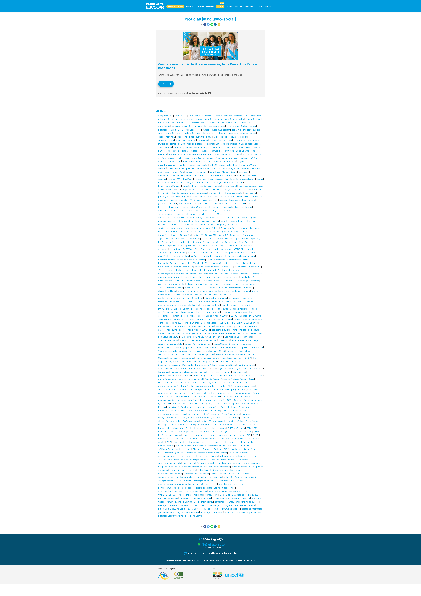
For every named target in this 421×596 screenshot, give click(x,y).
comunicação (245, 305)
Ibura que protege (237, 200)
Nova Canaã (173, 407)
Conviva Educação (203, 119)
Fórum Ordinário (207, 224)
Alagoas (162, 179)
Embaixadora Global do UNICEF (193, 231)
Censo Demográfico (239, 309)
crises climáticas (232, 207)
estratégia (202, 193)
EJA (245, 116)
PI (179, 189)
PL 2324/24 (234, 298)
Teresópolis (257, 274)
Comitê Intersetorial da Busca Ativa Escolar (178, 484)
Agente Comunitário (202, 344)
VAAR (174, 354)
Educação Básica (216, 123)
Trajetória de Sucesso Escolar (196, 161)
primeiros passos (226, 393)
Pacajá (161, 428)
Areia (217, 403)
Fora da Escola (212, 379)
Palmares (254, 281)
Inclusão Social (201, 210)
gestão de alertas (203, 488)
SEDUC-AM (238, 249)
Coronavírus (194, 116)
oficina (178, 347)
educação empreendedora (249, 168)
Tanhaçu (230, 502)
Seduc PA (192, 302)
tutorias (193, 505)
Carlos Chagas (220, 344)
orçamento (163, 200)
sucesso (223, 200)
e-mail (161, 323)
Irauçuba (199, 267)
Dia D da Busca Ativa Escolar (171, 284)
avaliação (186, 375)
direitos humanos (178, 393)
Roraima (218, 477)
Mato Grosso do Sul (245, 354)
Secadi (214, 474)
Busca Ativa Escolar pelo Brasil (224, 252)
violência (218, 256)
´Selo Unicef (196, 207)
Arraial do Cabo (205, 477)
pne (185, 137)
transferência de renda (207, 316)
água (261, 186)
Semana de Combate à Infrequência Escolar (206, 453)
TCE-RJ (221, 351)
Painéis (229, 6)
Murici (192, 319)
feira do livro (164, 354)
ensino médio (217, 175)
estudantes (196, 435)
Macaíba (203, 382)
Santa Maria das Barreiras (247, 439)
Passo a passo (208, 238)
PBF (227, 389)
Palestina (187, 502)
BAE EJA (162, 498)
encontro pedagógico (188, 400)
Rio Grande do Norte (168, 242)
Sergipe (174, 182)
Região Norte (225, 165)
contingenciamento (221, 372)
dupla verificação (232, 368)
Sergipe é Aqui (210, 361)
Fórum (174, 172)
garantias (162, 203)
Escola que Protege (212, 449)
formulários (163, 372)
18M (168, 193)
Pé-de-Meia (195, 428)
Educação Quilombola (235, 512)
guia (237, 238)
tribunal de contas (166, 175)
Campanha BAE (165, 116)
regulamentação (183, 446)
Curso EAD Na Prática (224, 119)
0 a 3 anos (163, 470)
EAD (198, 288)
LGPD (180, 130)
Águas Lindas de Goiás (168, 238)
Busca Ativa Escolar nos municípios (174, 263)
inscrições (245, 274)
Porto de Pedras (209, 463)
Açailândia (222, 435)
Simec (182, 354)
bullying (182, 379)
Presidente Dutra (225, 375)
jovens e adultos (185, 203)
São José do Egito (233, 337)
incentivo (230, 175)
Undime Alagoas (200, 375)
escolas (259, 375)
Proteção (186, 126)
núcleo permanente (208, 302)
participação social (167, 151)
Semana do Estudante (244, 505)
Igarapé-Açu (164, 403)
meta (216, 196)
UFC (229, 400)
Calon (223, 428)
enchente (221, 460)
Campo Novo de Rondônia (250, 347)
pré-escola (233, 133)
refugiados (203, 140)
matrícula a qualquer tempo (200, 154)
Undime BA (185, 235)
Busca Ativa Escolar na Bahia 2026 (174, 509)
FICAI (160, 453)
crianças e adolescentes (169, 417)
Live (183, 154)
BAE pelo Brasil (228, 281)
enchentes (247, 207)
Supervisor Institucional (169, 365)
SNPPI (256, 435)
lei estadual (186, 361)
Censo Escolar (186, 119)
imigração (228, 477)
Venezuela (173, 498)
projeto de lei (249, 302)
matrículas (247, 414)
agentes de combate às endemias (225, 291)
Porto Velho (163, 267)
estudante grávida (220, 330)
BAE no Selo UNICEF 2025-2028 (208, 337)
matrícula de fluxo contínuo (228, 154)
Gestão (252, 126)
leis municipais (219, 245)
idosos (242, 435)
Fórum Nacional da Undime (236, 151)
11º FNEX (252, 456)
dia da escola (206, 186)
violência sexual (165, 347)
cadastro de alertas (186, 477)
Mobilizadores (192, 130)
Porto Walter (238, 340)
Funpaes (243, 316)
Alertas (172, 203)
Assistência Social (229, 228)
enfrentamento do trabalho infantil (174, 277)
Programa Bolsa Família (169, 467)
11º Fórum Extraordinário (169, 449)
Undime (254, 151)
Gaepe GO (223, 235)
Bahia (196, 147)
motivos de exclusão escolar (184, 372)
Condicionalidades (195, 354)
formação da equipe (203, 481)
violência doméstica (216, 260)
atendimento (255, 267)
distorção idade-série (184, 358)
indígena (214, 470)
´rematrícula (243, 446)
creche (161, 442)
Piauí (160, 182)
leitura (171, 333)
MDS (190, 389)
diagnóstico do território (187, 512)
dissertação (219, 400)
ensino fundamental (167, 379)
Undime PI (215, 231)
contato (213, 140)
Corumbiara (224, 361)
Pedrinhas (198, 495)
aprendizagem (187, 182)
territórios (218, 512)
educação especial (247, 186)
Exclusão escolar (255, 154)
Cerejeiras (245, 410)
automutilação (252, 340)
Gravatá (186, 186)
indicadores (186, 456)
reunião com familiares (199, 368)
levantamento (228, 196)
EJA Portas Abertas (233, 449)
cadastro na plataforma (177, 323)
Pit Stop (197, 361)
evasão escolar (202, 175)
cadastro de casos (166, 477)
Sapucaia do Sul (165, 368)
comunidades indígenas (231, 470)
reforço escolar (231, 263)
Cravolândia (214, 396)
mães (170, 168)
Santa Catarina (220, 421)
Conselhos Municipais (206, 168)
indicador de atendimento (206, 456)
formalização (195, 351)
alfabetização (202, 182)
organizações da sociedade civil (248, 140)
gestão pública (256, 467)
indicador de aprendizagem (232, 456)
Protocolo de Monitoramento (246, 463)
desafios (219, 179)
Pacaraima (203, 252)
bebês (161, 435)
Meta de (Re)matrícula (229, 333)
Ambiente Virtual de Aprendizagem (224, 288)
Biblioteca (190, 6)
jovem (217, 410)
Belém (195, 186)
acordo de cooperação (182, 267)
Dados (257, 147)
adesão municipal (225, 238)
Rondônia (197, 242)
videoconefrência (166, 137)
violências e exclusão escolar (203, 340)
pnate (209, 137)
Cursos (220, 6)
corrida (250, 203)
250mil (161, 193)
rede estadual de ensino (212, 439)
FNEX (231, 453)
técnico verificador (203, 410)
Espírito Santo (231, 179)
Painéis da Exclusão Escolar (233, 379)
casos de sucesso (210, 221)
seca (213, 460)
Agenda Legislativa (167, 305)
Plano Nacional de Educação (183, 382)
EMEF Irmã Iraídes (236, 428)
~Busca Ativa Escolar (198, 165)
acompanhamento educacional (208, 389)
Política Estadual (166, 446)
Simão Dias (225, 495)
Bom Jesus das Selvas (168, 337)
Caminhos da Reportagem (242, 235)
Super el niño (228, 488)
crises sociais (212, 217)
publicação (221, 133)
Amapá (253, 284)
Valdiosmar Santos (250, 403)
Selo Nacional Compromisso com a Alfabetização (181, 217)
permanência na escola (202, 309)
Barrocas (248, 337)
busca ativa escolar (221, 130)
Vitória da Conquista (167, 351)
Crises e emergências (237, 126)
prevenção (163, 196)
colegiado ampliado (204, 386)
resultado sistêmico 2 (192, 414)
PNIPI (256, 431)
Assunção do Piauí (216, 407)
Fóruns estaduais (235, 182)
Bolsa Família (187, 386)
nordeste (162, 154)
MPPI (212, 375)
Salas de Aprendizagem (205, 6)
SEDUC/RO (252, 428)
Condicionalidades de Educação (197, 467)
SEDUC (213, 165)
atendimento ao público (247, 502)
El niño (217, 488)
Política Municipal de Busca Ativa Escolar (192, 295)
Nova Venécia (199, 446)
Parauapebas (244, 407)
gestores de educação (168, 386)
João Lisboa (244, 351)
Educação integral (227, 168)
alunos (186, 435)
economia (179, 168)
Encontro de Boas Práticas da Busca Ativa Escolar (181, 260)
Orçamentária (199, 126)
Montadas (231, 407)
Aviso (227, 147)
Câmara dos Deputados (216, 298)
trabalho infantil (212, 267)
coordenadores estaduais (170, 316)
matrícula (162, 302)
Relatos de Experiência (189, 221)
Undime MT (210, 235)
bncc (191, 137)
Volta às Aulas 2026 (197, 393)
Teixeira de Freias (228, 347)
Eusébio (183, 340)
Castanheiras (205, 431)
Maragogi (162, 424)
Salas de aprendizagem (250, 144)
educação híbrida (239, 137)
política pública (236, 421)
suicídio (161, 344)
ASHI (160, 189)
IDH (219, 193)
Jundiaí (216, 358)
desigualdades (243, 453)
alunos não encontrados (169, 421)
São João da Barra (229, 284)
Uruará (246, 291)
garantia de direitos (230, 509)
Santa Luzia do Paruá (168, 340)
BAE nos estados (191, 421)
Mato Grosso (225, 203)
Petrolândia (187, 365)
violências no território (201, 256)
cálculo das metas (208, 333)
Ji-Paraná (192, 252)
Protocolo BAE (179, 403)
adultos (233, 435)
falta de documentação (246, 477)
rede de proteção (195, 144)
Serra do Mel (202, 347)
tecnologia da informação (198, 228)
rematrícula (175, 249)
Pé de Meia (189, 316)
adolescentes (245, 245)
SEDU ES (224, 316)
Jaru (217, 284)
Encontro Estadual (211, 312)
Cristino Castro (195, 516)
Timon (246, 491)
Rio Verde (162, 207)
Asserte (247, 196)
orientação (175, 470)
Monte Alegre (211, 495)
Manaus (229, 439)
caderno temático (180, 256)
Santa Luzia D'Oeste (167, 431)
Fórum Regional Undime (169, 186)
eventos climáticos (213, 207)
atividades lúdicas (210, 281)
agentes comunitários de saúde (192, 291)
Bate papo (206, 147)
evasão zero (180, 368)
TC (244, 154)
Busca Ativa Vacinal (248, 165)
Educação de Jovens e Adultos (246, 495)
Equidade (251, 512)
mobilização (163, 172)
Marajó (225, 172)
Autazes (192, 326)
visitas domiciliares (167, 291)
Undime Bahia (164, 495)
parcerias (187, 147)
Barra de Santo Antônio (206, 365)
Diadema (197, 449)
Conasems (192, 403)
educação (205, 151)
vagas (186, 158)
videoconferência (243, 189)
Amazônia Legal (165, 252)
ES (191, 200)
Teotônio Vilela (165, 460)
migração (184, 498)
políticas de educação (188, 151)
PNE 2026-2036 (220, 431)
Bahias (240, 481)
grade (248, 389)
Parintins (187, 495)
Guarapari (231, 446)
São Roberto (187, 407)
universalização (247, 179)
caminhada (215, 172)
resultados (221, 386)
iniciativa (194, 196)
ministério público (251, 130)
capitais (177, 147)
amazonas (218, 147)
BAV (235, 165)
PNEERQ (223, 474)
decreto (237, 319)
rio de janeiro (206, 196)
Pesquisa (176, 126)
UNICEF (254, 158)
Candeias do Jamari (180, 309)
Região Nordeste (211, 414)
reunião (245, 175)
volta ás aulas (221, 309)
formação (169, 133)
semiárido (250, 249)
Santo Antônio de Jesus (240, 344)
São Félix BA (225, 302)
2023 (179, 179)
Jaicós (196, 463)
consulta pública (166, 140)
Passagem (237, 323)
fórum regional (218, 182)
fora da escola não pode (183, 193)
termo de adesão (212, 270)
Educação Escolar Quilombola (172, 516)
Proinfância (180, 252)
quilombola (203, 470)
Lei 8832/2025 (171, 361)
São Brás (203, 505)
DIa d (219, 189)
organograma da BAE (225, 481)
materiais (216, 161)
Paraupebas (200, 179)
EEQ (260, 512)
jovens (234, 330)
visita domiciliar (248, 263)
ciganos (214, 428)
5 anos (178, 435)
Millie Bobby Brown (167, 231)
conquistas (163, 393)
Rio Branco (174, 302)
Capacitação (164, 126)
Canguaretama (165, 358)
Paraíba (171, 179)
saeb (179, 137)
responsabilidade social (206, 203)
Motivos (245, 474)
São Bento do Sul (209, 484)
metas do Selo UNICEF (229, 424)
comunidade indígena (201, 498)
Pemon (169, 502)
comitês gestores (207, 214)
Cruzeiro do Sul (165, 396)
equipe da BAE (185, 481)
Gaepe (233, 172)
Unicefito (196, 509)
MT (213, 189)
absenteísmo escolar (231, 358)
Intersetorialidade (216, 126)
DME (230, 386)
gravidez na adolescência (245, 326)
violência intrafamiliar (237, 260)
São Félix (237, 302)
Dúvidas (259, 6)
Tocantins (181, 165)
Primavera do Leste (253, 400)
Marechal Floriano (216, 446)
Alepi (160, 361)
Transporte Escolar (197, 123)
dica (214, 368)
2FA (244, 368)
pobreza (244, 158)
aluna (174, 330)
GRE (236, 396)
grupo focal (188, 347)
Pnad (234, 147)
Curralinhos (227, 396)
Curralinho (248, 288)
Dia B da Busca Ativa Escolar (200, 284)
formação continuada (168, 235)
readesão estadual (167, 400)
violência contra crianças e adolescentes (177, 214)
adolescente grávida (188, 330)
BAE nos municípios (190, 238)
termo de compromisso (233, 270)
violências (232, 245)
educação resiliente (199, 460)
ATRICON (162, 161)
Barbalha (237, 400)
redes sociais (210, 435)
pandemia (236, 130)
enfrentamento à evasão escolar (214, 274)
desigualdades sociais (168, 456)
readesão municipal (167, 221)
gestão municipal (229, 242)
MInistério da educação (177, 428)
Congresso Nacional (210, 305)
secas (189, 210)
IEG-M (256, 358)
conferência (239, 203)
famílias (172, 424)
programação (237, 389)
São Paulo (188, 179)
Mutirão (168, 147)
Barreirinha (246, 396)
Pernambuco (202, 172)
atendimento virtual (228, 484)
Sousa (206, 428)
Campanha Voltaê (186, 424)
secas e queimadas (218, 491)
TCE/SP (247, 358)
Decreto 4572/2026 (174, 453)
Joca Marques (200, 396)
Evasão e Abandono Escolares (228, 116)
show (228, 326)
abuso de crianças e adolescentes (218, 442)
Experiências (255, 116)
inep (229, 140)
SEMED (242, 484)
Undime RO (176, 224)
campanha (217, 151)
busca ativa (174, 207)
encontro (213, 200)
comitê (182, 389)
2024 (167, 182)
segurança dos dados (227, 224)
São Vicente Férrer (201, 263)
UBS (201, 403)
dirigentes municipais (190, 312)
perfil (200, 379)
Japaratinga (200, 407)
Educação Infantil (254, 119)
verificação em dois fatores (171, 228)
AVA (204, 288)
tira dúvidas (252, 221)
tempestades (235, 491)
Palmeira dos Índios (202, 277)
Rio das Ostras (250, 449)
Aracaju (161, 288)
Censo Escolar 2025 (231, 414)
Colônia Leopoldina (167, 245)
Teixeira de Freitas (183, 396)
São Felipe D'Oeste (188, 431)
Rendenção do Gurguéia (221, 505)
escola (218, 186)
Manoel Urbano (224, 319)
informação (206, 512)
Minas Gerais (255, 316)
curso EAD (189, 288)
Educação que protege (226, 144)
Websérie (218, 137)
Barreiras (220, 326)
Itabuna (161, 439)
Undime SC (206, 421)
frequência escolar (190, 189)
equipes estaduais (210, 509)
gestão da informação (252, 509)
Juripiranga (243, 281)
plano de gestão (239, 467)
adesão (215, 242)
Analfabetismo (245, 147)
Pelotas (215, 228)
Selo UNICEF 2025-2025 (187, 333)
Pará (181, 172)
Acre (183, 302)
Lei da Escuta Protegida (241, 431)
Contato (268, 6)
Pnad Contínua (165, 281)
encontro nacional (166, 165)
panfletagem (196, 323)
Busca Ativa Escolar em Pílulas (172, 123)
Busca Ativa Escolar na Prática (172, 326)
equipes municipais (206, 319)
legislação (233, 158)
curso (160, 133)
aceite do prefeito (193, 270)
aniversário (191, 274)
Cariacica (187, 463)
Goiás (251, 379)
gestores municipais (231, 231)
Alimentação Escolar (167, 119)
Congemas (234, 403)
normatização (209, 351)
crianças (244, 133)
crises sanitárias (228, 217)
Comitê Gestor (248, 252)
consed (185, 207)
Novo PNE (163, 382)
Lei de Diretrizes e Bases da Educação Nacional (180, 298)
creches (162, 168)
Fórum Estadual (191, 224)
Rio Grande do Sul (246, 365)
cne (227, 137)
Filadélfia (174, 196)
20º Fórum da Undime (168, 312)
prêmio (180, 133)
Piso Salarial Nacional (186, 140)
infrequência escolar (233, 193)
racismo (192, 379)
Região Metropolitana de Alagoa (239, 256)
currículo (200, 137)
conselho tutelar (175, 344)
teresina (190, 172)
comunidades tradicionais (215, 158)
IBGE (236, 277)
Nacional (210, 144)
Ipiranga (209, 403)
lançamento (188, 417)
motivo (245, 333)
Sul (238, 175)
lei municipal (241, 267)
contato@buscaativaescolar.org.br (212, 553)
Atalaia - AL (227, 267)
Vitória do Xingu (165, 270)
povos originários (221, 498)
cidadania (183, 505)
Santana (244, 284)
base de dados (248, 298)
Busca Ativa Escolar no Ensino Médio (175, 410)
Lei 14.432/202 (193, 442)
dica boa (179, 270)
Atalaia (255, 291)
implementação (243, 393)
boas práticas (200, 200)
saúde (253, 133)
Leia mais (165, 84)
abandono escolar (179, 200)
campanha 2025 (255, 368)
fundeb (206, 130)
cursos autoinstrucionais (169, 463)
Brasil (210, 179)
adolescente (164, 330)
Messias (162, 407)
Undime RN (185, 242)
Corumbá (229, 354)
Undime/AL (204, 245)
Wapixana (256, 498)
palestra (190, 168)
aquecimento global (247, 217)
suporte (224, 221)
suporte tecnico (237, 221)
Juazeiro (177, 495)
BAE (234, 161)
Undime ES (198, 235)
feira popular (206, 400)
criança (226, 161)
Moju (219, 214)
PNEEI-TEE (234, 474)
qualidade (257, 196)
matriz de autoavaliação (227, 417)
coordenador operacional (219, 249)
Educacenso (246, 417)
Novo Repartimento (223, 277)
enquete (183, 351)
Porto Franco (252, 421)
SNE (169, 442)
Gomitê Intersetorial (167, 389)
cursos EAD (205, 372)
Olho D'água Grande (187, 245)
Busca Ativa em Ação (190, 281)
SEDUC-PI (205, 330)
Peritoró (234, 410)
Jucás (224, 403)
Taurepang (236, 498)
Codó (176, 281)
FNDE (239, 196)
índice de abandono (190, 439)
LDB (232, 295)
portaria (210, 354)
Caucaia (214, 347)
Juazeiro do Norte (227, 365)
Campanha (249, 6)
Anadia (256, 393)
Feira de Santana (206, 326)
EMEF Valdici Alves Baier (194, 249)
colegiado (228, 189)
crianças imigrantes (167, 481)
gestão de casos (185, 488)
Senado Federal (229, 305)
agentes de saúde (217, 382)
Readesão (206, 116)
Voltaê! (206, 242)
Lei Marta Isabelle (245, 442)
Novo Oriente (245, 242)
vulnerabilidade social (250, 228)
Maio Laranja (179, 442)
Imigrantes (196, 158)
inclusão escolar (220, 295)
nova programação (167, 488)
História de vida (177, 144)
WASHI (168, 189)
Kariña (178, 502)
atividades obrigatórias (169, 414)
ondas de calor (165, 210)
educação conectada (195, 133)
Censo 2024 (250, 193)
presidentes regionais (244, 386)
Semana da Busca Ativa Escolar (172, 319)
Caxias (260, 179)
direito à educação (167, 158)
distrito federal (230, 186)
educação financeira (167, 505)
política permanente (252, 319)
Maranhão (217, 263)
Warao (161, 502)
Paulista (219, 354)
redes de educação (205, 417)
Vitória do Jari (164, 295)
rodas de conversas (244, 375)
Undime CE (163, 224)
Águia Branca (225, 463)
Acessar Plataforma (175, 6)
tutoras (234, 274)
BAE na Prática (251, 323)
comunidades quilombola (170, 474)
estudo (210, 133)
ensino (252, 200)
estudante (163, 249)
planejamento (239, 372)
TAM (160, 147)
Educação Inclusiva (167, 130)
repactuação (256, 238)
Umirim (225, 410)
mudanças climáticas (197, 491)
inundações (179, 210)
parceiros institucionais (169, 375)
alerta (253, 333)
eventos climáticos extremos (171, 491)
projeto (184, 196)
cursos (188, 344)
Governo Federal (185, 175)
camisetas (219, 502)
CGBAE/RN (224, 323)
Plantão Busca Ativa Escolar (239, 123)
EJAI (249, 435)
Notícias (238, 6)
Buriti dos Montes (250, 424)
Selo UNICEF (181, 116)
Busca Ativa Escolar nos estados (237, 312)
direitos (212, 193)
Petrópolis (232, 351)
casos (260, 333)
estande (187, 449)
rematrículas (175, 161)
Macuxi (246, 498)
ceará (253, 175)
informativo (163, 309)
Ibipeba (231, 460)
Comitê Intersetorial (203, 502)
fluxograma (186, 337)
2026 (255, 389)
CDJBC (234, 316)
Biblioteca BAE (191, 474)
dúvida (222, 140)
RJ (175, 189)
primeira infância (222, 467)
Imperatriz (236, 361)
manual (245, 238)
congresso (244, 172)
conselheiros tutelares (238, 382)
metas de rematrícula (207, 424)
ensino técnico (189, 470)
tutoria (246, 231)
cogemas (242, 161)
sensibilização (210, 323)
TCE (179, 158)
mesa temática (181, 460)
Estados (240, 119)
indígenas (204, 474)
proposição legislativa (188, 305)
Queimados (243, 460)
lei (261, 189)
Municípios (163, 144)
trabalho (162, 333)
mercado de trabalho (249, 330)
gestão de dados (166, 512)
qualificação (224, 340)
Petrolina (205, 189)
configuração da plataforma (171, 274)
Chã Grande (172, 439)
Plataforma (174, 154)
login (220, 368)
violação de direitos (219, 210)
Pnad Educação (248, 277)
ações (258, 203)
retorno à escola (175, 288)
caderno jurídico (203, 358)
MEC (256, 189)
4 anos (169, 435)
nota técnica (164, 256)
